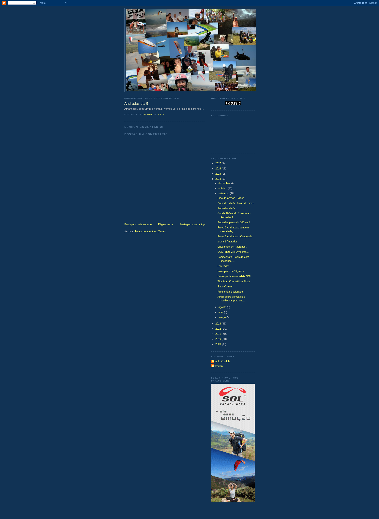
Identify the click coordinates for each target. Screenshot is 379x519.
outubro (223, 188)
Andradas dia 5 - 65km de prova (236, 203)
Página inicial (165, 224)
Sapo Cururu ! (225, 286)
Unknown (217, 366)
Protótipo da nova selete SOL (234, 276)
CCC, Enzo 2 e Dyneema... (233, 251)
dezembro (225, 183)
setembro (224, 193)
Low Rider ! (224, 266)
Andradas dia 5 (226, 208)
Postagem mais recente (138, 224)
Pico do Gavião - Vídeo (231, 197)
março (222, 317)
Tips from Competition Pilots (234, 281)
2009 (218, 344)
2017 (218, 163)
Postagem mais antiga (192, 224)
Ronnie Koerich (221, 361)
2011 (218, 333)
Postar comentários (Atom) (150, 231)
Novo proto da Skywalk (231, 271)
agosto (223, 307)
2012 (218, 328)
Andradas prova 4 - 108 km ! (234, 222)
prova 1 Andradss (227, 241)
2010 (218, 339)
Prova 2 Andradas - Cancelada (235, 236)
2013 (218, 323)
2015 (218, 173)
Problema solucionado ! (231, 291)
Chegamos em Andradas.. (232, 246)
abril (221, 312)
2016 (218, 168)
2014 (218, 178)
